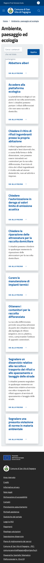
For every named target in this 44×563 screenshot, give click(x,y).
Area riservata (9, 477)
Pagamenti (7, 526)
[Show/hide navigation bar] (3, 10)
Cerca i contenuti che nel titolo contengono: (12, 54)
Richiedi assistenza (11, 511)
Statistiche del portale (12, 516)
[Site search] (38, 10)
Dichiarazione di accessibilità (15, 497)
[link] (18, 73)
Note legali (7, 492)
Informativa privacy (11, 487)
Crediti (6, 482)
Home (5, 21)
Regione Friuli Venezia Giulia (14, 3)
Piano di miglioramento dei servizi (17, 541)
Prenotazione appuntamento (15, 506)
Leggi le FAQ (8, 521)
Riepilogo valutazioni (12, 531)
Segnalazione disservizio (13, 536)
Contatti (6, 501)
